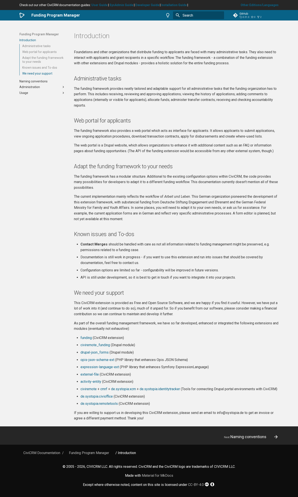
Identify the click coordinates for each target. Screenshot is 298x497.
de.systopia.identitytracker (160, 389)
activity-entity (90, 382)
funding (86, 338)
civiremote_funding (95, 345)
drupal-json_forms (94, 352)
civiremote (88, 389)
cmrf (103, 389)
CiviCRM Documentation (41, 453)
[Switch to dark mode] (167, 15)
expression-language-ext (99, 367)
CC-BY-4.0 (196, 485)
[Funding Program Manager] (22, 15)
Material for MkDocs (157, 475)
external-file (89, 374)
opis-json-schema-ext (97, 360)
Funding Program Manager (39, 34)
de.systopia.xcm (123, 389)
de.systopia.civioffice (96, 396)
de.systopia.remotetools (99, 404)
